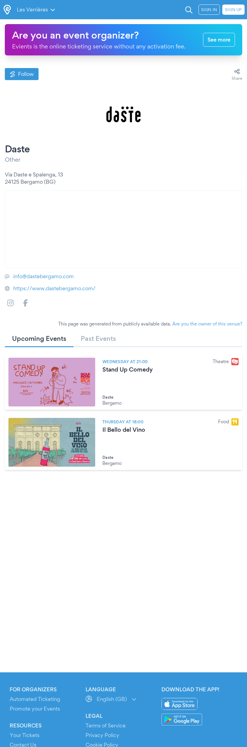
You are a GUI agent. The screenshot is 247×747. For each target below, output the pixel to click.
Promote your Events (35, 708)
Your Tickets (24, 735)
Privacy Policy (102, 735)
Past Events (98, 338)
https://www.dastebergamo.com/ (54, 288)
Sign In (209, 9)
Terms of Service (106, 725)
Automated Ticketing (35, 699)
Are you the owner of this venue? (207, 324)
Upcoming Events (39, 338)
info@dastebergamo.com (43, 276)
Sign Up (233, 9)
